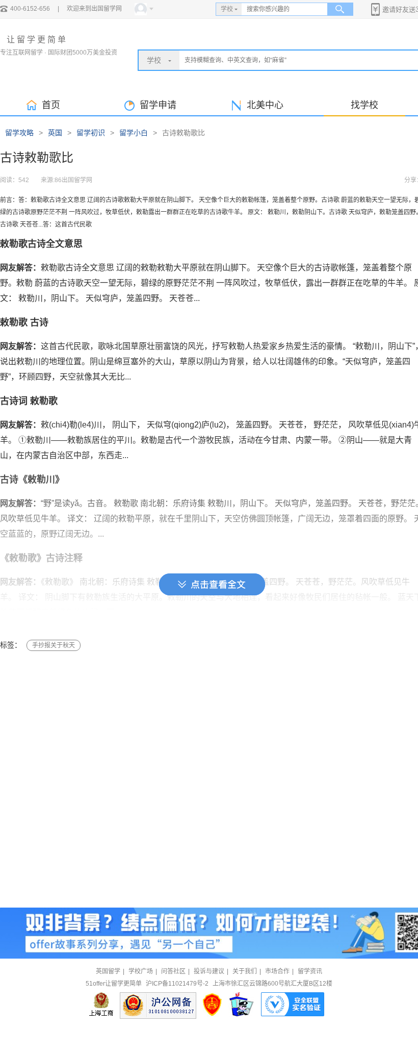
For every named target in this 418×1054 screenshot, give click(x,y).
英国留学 (108, 971)
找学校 (364, 105)
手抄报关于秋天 (53, 645)
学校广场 (140, 971)
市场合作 (277, 971)
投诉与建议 (209, 971)
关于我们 (244, 971)
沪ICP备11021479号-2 (177, 983)
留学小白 (133, 133)
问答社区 (173, 971)
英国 (55, 133)
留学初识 (90, 133)
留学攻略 (19, 133)
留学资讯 (310, 971)
